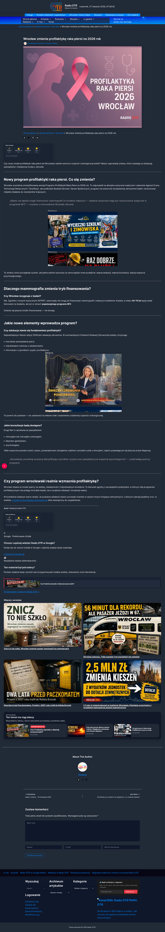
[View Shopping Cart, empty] (144, 20)
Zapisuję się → (131, 891)
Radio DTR (71, 5)
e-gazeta (88, 19)
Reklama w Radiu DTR (58, 873)
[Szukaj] (4, 466)
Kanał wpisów (31, 908)
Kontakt (14, 873)
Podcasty (59, 19)
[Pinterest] (33, 137)
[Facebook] (24, 137)
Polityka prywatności (80, 873)
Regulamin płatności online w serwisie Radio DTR (115, 873)
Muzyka (73, 19)
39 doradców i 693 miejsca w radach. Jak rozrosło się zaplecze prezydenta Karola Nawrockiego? (117, 914)
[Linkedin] (37, 137)
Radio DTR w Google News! (33, 873)
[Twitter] (29, 137)
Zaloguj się (30, 905)
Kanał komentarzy (33, 911)
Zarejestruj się (32, 901)
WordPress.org (32, 914)
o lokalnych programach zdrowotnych (29, 500)
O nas (40, 22)
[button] (50, 19)
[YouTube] (86, 779)
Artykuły (45, 19)
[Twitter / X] (82, 779)
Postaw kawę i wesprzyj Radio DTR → (21, 591)
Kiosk (51, 22)
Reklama (27, 22)
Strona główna (30, 19)
